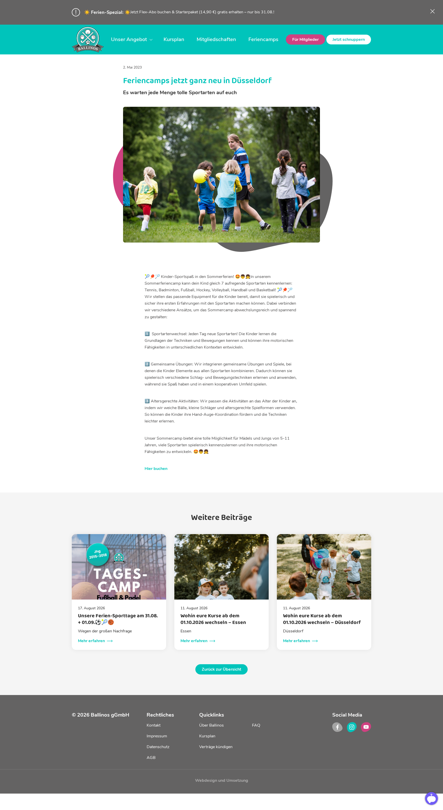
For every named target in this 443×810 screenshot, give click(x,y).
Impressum (157, 736)
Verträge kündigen (216, 747)
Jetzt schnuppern (349, 39)
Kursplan (174, 39)
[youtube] (366, 727)
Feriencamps (263, 39)
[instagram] (352, 727)
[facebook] (337, 727)
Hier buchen (156, 468)
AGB (151, 757)
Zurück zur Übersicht (221, 669)
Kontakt (153, 725)
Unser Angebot (129, 39)
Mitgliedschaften (216, 39)
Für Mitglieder (305, 39)
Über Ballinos (211, 725)
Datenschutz (158, 747)
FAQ (256, 725)
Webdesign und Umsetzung (221, 780)
